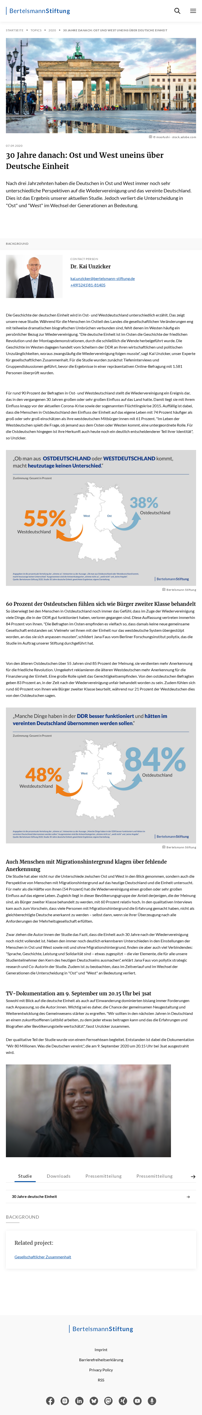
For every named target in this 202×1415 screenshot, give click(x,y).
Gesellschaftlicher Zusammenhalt (43, 1256)
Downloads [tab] (59, 1176)
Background (17, 243)
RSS (101, 1380)
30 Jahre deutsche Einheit (34, 1196)
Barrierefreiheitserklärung (101, 1359)
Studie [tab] (25, 1176)
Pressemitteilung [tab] (103, 1176)
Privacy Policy (101, 1369)
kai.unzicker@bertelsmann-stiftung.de (102, 278)
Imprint (101, 1349)
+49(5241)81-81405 (87, 284)
